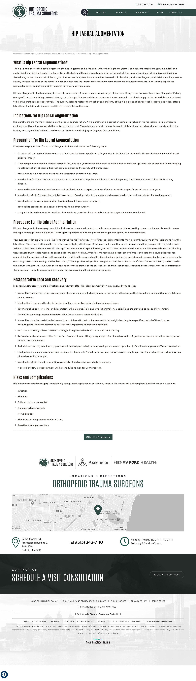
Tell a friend (87, 621)
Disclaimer (40, 621)
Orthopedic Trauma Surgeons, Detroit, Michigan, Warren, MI (36, 53)
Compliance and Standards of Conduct (84, 601)
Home (84, 12)
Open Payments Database (159, 621)
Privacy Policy (139, 601)
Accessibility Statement (128, 621)
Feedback (69, 621)
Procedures (82, 53)
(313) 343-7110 (145, 4)
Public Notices (118, 601)
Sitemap (55, 621)
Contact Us (104, 621)
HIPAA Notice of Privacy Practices (98, 607)
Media (160, 12)
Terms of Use (158, 601)
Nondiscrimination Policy (44, 601)
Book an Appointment (172, 4)
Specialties (66, 53)
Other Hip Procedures (98, 437)
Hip (74, 53)
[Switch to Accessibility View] (4, 674)
